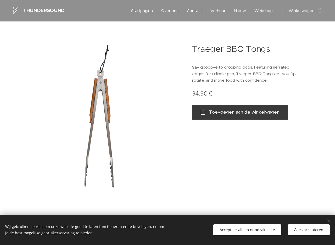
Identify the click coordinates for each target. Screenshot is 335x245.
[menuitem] (143, 10)
